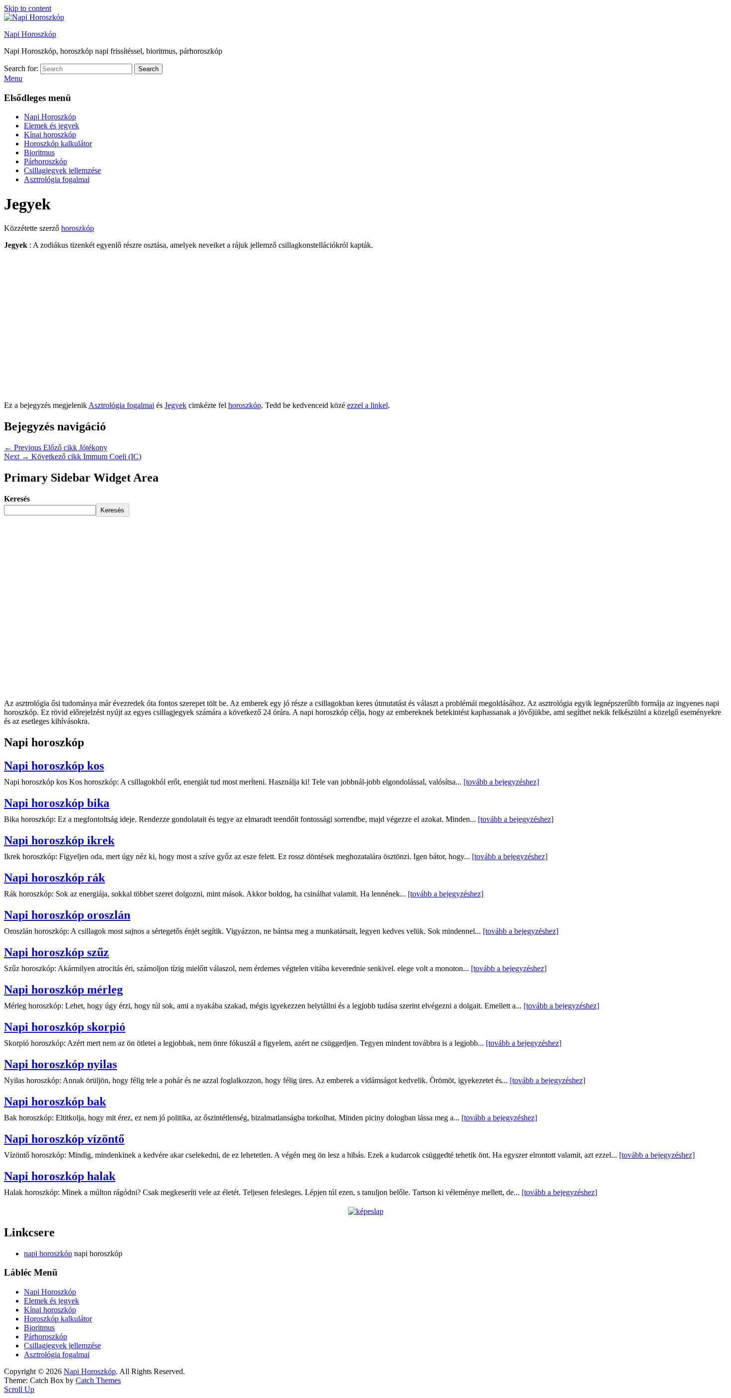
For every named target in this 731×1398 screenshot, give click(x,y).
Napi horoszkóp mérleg (63, 989)
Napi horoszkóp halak (59, 1176)
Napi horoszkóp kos (54, 765)
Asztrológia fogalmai (57, 179)
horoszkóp (77, 228)
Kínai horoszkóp (50, 134)
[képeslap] (365, 1211)
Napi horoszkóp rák (54, 877)
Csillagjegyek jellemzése (62, 170)
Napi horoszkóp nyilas (60, 1064)
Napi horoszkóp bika (56, 803)
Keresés (17, 499)
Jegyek (175, 405)
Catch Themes (98, 1380)
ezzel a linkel (367, 405)
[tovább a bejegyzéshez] (501, 782)
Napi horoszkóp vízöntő (64, 1138)
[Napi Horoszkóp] (34, 17)
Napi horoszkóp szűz (56, 952)
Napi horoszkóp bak (55, 1101)
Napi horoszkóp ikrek (59, 840)
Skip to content (27, 8)
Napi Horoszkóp (30, 34)
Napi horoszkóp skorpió (64, 1026)
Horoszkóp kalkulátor (58, 143)
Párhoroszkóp (45, 161)
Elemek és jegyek (51, 125)
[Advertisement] (365, 327)
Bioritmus (39, 152)
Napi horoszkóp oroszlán (67, 914)
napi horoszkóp (48, 1253)
